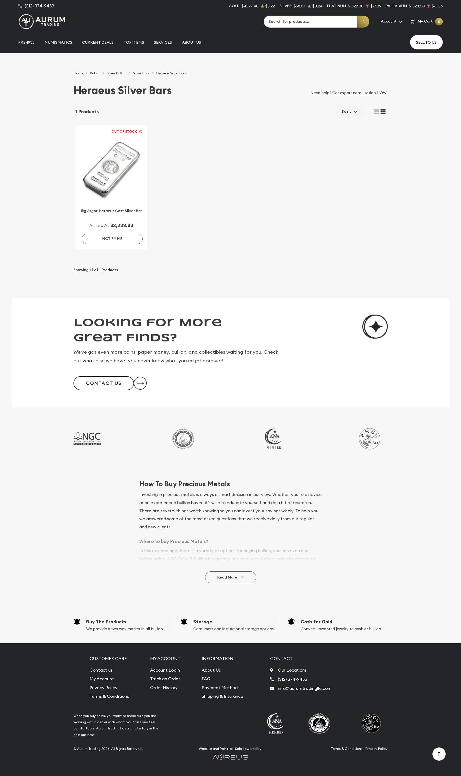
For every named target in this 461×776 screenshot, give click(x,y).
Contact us (101, 670)
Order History (164, 687)
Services (163, 42)
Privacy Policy (103, 687)
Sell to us (426, 42)
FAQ (206, 678)
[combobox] (311, 22)
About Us (191, 42)
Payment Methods (221, 687)
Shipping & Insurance (222, 696)
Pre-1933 (26, 42)
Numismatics (58, 42)
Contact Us (103, 383)
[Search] (363, 22)
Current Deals (98, 42)
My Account (102, 678)
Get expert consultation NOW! (360, 92)
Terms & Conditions (109, 696)
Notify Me (112, 238)
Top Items (134, 42)
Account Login (165, 670)
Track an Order (165, 678)
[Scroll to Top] (439, 754)
